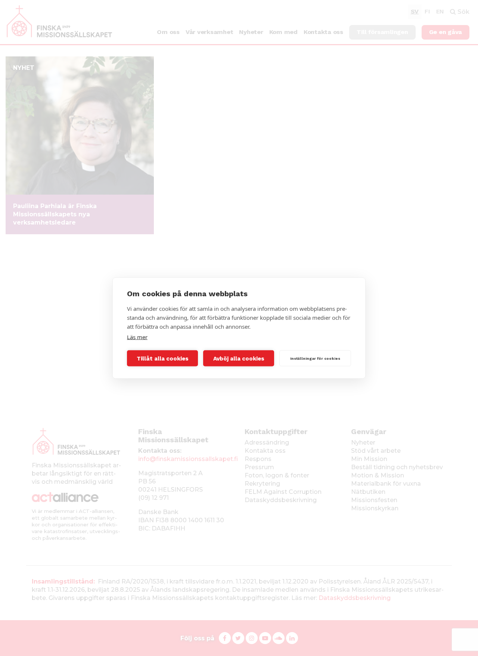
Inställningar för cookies (315, 358)
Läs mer (137, 337)
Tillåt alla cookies (163, 358)
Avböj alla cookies (238, 358)
